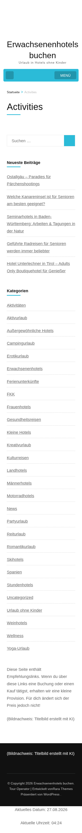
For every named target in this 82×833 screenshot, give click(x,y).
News (12, 508)
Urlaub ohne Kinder (24, 610)
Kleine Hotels (19, 432)
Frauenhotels (19, 407)
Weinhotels (17, 623)
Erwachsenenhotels (25, 368)
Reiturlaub (16, 534)
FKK (11, 394)
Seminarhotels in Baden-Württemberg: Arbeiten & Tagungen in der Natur (41, 223)
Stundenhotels (20, 585)
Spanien (14, 572)
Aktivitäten (16, 305)
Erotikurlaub (18, 356)
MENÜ (65, 75)
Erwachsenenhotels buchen (54, 783)
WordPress (51, 794)
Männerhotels (19, 483)
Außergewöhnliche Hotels (30, 330)
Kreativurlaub (19, 445)
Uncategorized (20, 597)
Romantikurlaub (21, 546)
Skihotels (15, 559)
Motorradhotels (20, 496)
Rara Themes (63, 789)
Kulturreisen (18, 458)
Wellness (15, 636)
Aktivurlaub (17, 318)
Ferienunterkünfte (23, 381)
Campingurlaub (21, 343)
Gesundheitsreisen (24, 419)
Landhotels (17, 470)
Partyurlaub (17, 521)
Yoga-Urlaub (18, 648)
